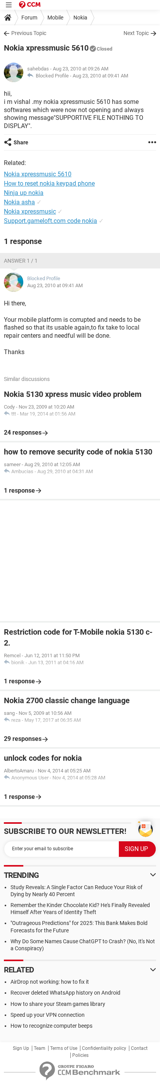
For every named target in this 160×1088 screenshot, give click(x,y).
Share (21, 142)
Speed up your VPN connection (47, 1015)
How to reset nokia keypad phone (49, 183)
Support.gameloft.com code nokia (50, 221)
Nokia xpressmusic (30, 211)
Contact (139, 1048)
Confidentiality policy (104, 1048)
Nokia (80, 17)
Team (39, 1048)
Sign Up (21, 1048)
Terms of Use (63, 1048)
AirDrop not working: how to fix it (49, 982)
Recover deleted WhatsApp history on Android (65, 993)
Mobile (55, 17)
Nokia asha (19, 202)
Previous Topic (28, 33)
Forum (29, 17)
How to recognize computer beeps (51, 1026)
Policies (80, 1055)
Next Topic (136, 33)
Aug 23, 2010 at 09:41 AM (100, 76)
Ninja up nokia (23, 193)
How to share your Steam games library (57, 1004)
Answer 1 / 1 (21, 261)
